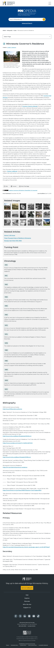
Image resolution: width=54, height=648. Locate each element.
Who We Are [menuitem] (27, 604)
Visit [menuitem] (27, 595)
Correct (14, 186)
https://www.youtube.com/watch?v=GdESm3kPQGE (18, 443)
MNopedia (10, 30)
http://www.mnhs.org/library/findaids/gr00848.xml (17, 436)
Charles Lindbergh (12, 171)
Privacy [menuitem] (7, 645)
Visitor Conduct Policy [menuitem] (32, 645)
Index (15, 30)
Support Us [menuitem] (27, 607)
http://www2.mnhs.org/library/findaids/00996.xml (17, 457)
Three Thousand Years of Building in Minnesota (17, 238)
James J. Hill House (9, 235)
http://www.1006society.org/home (12, 409)
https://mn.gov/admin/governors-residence (15, 467)
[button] (49, 3)
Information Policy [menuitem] (14, 645)
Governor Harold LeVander (29, 106)
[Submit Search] (44, 19)
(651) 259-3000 (22, 626)
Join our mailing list (27, 588)
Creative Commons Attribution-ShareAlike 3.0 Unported (23, 190)
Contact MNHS (31, 626)
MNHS (4, 30)
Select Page (7, 36)
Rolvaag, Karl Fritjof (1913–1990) (13, 240)
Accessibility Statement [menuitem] (43, 645)
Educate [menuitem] (27, 601)
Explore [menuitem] (27, 598)
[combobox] (27, 19)
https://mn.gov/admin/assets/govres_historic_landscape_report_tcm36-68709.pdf (26, 547)
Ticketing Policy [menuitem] (23, 645)
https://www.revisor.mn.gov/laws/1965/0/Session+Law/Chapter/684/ (22, 490)
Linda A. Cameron (11, 47)
